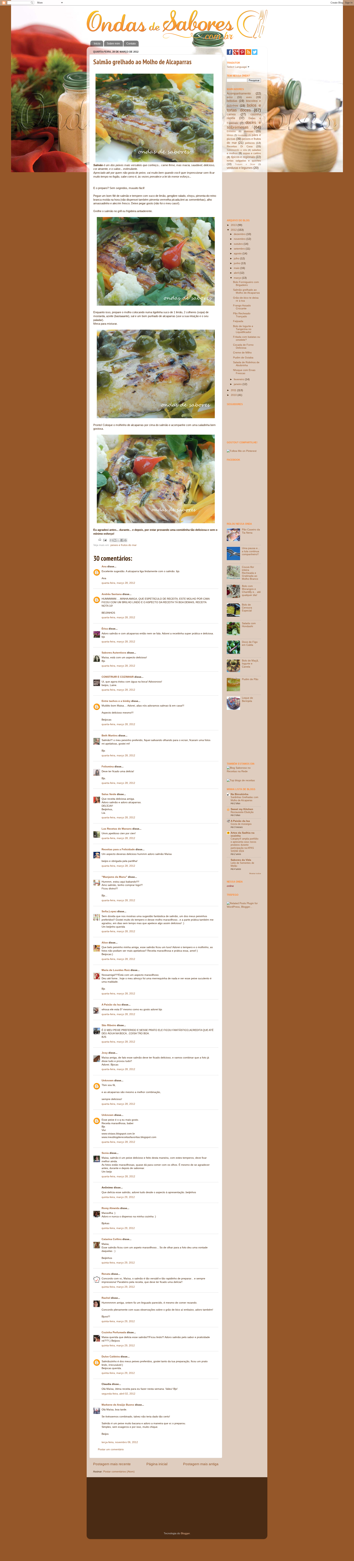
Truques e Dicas (245, 164)
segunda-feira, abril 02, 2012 (118, 1393)
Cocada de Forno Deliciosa (243, 346)
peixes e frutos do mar (123, 545)
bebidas (232, 100)
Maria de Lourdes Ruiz (116, 970)
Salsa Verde (109, 794)
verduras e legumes (240, 167)
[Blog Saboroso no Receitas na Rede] (244, 771)
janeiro (238, 384)
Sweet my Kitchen (242, 809)
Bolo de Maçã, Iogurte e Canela (250, 663)
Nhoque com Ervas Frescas (244, 371)
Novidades (242, 135)
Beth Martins (110, 735)
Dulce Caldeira (111, 1356)
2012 (234, 229)
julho (237, 258)
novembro (240, 239)
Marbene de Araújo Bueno (118, 1404)
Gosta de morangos (241, 824)
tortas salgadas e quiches (244, 160)
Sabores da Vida (241, 860)
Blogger (185, 1533)
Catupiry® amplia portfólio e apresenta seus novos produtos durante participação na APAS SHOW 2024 (244, 844)
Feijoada (238, 321)
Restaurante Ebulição (242, 812)
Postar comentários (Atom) (119, 1471)
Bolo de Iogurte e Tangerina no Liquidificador (243, 329)
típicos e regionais (243, 157)
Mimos (230, 135)
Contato (131, 43)
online (230, 886)
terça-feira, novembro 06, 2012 (120, 1442)
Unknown (108, 1080)
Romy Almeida (110, 1208)
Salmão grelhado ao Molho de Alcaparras (142, 61)
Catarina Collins (112, 1239)
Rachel (106, 1298)
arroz (230, 97)
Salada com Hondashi (249, 625)
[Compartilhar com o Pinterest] (125, 540)
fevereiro (239, 379)
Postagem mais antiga (200, 1464)
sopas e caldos (252, 153)
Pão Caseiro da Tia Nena (251, 531)
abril (237, 272)
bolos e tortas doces (244, 107)
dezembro (240, 234)
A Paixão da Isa (111, 1004)
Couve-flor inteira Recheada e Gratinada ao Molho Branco (250, 573)
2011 (234, 390)
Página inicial (156, 1464)
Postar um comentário (111, 1449)
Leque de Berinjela (247, 699)
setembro (240, 248)
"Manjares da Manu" (114, 877)
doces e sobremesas (244, 125)
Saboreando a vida (237, 150)
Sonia (105, 1153)
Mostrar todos (255, 873)
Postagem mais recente (112, 1464)
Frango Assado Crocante (242, 307)
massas (248, 131)
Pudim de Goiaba (243, 357)
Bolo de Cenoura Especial (247, 607)
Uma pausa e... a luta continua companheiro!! (251, 551)
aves (249, 97)
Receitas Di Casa (240, 146)
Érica (105, 628)
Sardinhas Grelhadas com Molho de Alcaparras (244, 799)
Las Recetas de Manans (117, 828)
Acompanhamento (239, 93)
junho (237, 263)
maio (237, 268)
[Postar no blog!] (115, 540)
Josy (105, 1052)
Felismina (108, 766)
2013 (234, 225)
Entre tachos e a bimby (116, 701)
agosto (238, 253)
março (238, 277)
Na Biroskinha (239, 794)
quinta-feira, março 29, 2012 (118, 1197)
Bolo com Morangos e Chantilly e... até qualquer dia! (251, 590)
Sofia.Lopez (109, 911)
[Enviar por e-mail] (111, 540)
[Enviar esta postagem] (104, 540)
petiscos (250, 143)
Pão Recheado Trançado (241, 315)
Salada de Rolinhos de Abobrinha (246, 364)
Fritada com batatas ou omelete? (246, 338)
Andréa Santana (112, 594)
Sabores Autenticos (114, 652)
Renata (106, 1274)
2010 (234, 395)
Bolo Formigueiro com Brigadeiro (246, 283)
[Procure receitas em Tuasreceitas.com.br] (241, 780)
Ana (104, 566)
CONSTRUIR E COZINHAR (118, 676)
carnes (231, 114)
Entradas (231, 131)
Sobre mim (113, 43)
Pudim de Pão (250, 679)
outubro (239, 244)
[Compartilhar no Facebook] (122, 540)
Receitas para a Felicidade (118, 849)
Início (97, 43)
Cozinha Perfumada (114, 1332)
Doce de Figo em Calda (250, 643)
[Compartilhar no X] (118, 540)
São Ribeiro (109, 1025)
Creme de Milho (242, 352)
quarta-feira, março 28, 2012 (118, 583)
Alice (105, 942)
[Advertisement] (245, 194)
